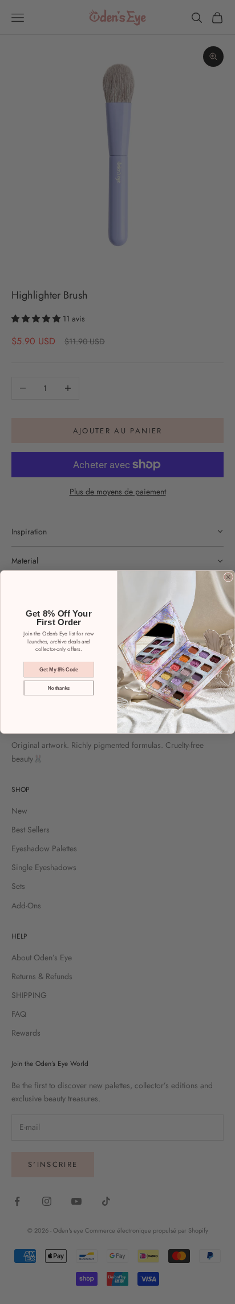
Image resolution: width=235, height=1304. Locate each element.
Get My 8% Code (58, 669)
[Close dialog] (228, 577)
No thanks (59, 687)
